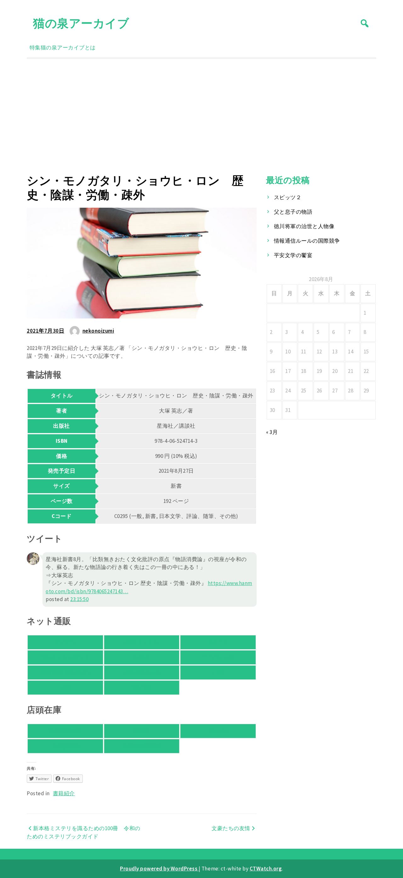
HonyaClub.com (142, 672)
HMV (65, 687)
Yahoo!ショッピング (65, 657)
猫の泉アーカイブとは (68, 47)
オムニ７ (218, 642)
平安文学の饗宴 (293, 255)
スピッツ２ (288, 197)
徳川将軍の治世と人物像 (304, 226)
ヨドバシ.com (218, 657)
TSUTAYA (142, 687)
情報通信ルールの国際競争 (307, 240)
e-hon (218, 672)
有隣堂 (141, 730)
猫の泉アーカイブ (81, 23)
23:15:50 (79, 599)
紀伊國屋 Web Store (65, 672)
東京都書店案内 (141, 745)
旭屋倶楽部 (65, 745)
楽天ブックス (141, 642)
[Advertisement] (201, 116)
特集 (35, 47)
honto (141, 657)
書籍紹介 (64, 793)
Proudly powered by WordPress (159, 868)
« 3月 (272, 432)
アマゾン (65, 642)
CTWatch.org (266, 868)
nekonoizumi (98, 330)
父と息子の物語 (293, 211)
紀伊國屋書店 (65, 730)
